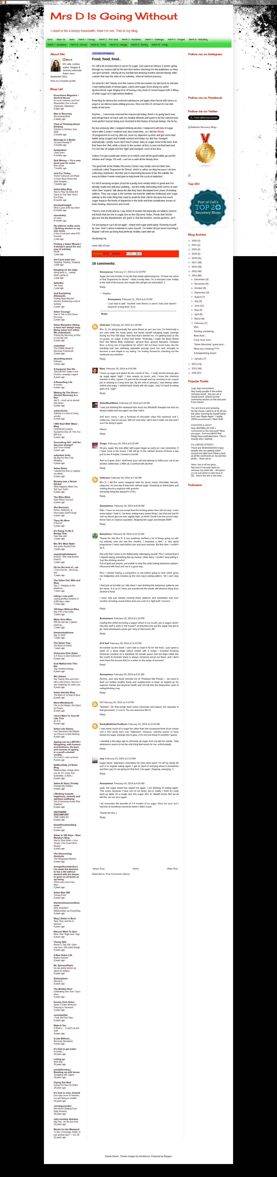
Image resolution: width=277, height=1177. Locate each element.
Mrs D (69, 59)
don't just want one (64, 259)
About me (61, 39)
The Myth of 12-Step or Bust (67, 695)
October (198, 288)
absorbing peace (63, 358)
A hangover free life (64, 369)
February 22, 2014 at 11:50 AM (144, 724)
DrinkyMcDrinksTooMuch (113, 724)
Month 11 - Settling (139, 45)
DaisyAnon (106, 534)
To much (58, 827)
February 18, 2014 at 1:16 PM (129, 618)
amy (102, 758)
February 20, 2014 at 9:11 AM (129, 674)
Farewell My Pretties (63, 786)
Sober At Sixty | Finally (66, 783)
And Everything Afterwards (62, 294)
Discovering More (62, 116)
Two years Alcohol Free (64, 546)
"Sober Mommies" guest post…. (210, 344)
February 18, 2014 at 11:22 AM (128, 534)
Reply (102, 287)
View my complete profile (63, 81)
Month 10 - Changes (118, 45)
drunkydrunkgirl (62, 205)
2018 (194, 258)
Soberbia (58, 283)
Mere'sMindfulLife (63, 702)
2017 (194, 262)
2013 (194, 364)
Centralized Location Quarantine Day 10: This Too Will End (67, 432)
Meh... (197, 327)
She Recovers (61, 507)
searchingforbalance (65, 554)
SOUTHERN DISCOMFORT (61, 813)
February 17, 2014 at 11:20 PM (130, 272)
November (200, 283)
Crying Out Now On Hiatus (66, 1085)
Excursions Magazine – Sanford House (66, 96)
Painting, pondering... (204, 331)
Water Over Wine (63, 619)
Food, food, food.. (203, 340)
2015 (194, 271)
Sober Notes (60, 468)
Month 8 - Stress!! (79, 45)
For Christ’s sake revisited (66, 757)
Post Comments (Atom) (118, 874)
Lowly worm (59, 152)
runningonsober (62, 1106)
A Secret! (58, 523)
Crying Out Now (62, 1082)
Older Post (172, 868)
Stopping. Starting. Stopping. (67, 262)
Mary (102, 368)
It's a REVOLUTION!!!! (202, 444)
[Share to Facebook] (137, 253)
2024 (194, 240)
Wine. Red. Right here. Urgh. (67, 934)
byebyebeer (60, 150)
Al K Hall (104, 643)
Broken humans (61, 958)
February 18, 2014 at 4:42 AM (121, 368)
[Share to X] (134, 253)
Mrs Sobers (60, 676)
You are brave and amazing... (206, 408)
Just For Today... (63, 173)
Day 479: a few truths (64, 612)
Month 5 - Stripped (176, 39)
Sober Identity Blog (64, 692)
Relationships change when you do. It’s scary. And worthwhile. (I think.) (66, 773)
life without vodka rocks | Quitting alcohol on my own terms (67, 228)
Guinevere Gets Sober (66, 653)
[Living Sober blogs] (205, 167)
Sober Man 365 (62, 892)
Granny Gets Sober (64, 1002)
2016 (194, 266)
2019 (194, 253)
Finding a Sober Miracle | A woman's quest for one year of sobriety (67, 246)
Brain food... (200, 335)
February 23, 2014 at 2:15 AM (120, 758)
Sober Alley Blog (63, 189)
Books (71, 39)
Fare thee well (60, 536)
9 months (58, 385)
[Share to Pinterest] (140, 253)
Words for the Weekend (66, 1129)
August (198, 297)
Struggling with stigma (64, 1075)
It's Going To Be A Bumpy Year (63, 532)
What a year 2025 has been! (67, 208)
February (58, 361)
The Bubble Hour (63, 989)
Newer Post (99, 868)
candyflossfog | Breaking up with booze (67, 1070)
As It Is (57, 721)
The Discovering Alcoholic (63, 854)
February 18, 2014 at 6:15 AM (134, 403)
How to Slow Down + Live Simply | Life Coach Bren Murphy (65, 843)
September (200, 292)
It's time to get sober (65, 1049)
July (196, 301)
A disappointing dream (205, 353)
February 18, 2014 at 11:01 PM (126, 643)
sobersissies (61, 410)
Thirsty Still (60, 942)
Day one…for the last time (66, 1121)
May (196, 310)
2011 (194, 373)
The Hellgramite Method (65, 859)
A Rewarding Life (63, 382)
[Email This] (128, 253)
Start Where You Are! (63, 500)
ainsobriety (60, 215)
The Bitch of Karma (63, 645)
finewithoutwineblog (65, 825)
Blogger (168, 1156)
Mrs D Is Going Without (114, 16)
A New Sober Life (63, 955)
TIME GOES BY (61, 817)
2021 (194, 245)
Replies (107, 293)
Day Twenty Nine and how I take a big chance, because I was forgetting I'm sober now (67, 682)
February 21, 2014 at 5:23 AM (137, 299)
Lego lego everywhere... (203, 388)
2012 (194, 368)
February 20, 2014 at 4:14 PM (118, 702)
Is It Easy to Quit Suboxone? (67, 656)
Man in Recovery (63, 113)
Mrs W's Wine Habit (64, 543)
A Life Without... (62, 1038)
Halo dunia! (59, 165)
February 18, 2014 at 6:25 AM (123, 443)
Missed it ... (59, 981)
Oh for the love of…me (66, 567)
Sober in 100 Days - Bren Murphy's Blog (67, 836)
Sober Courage (62, 311)
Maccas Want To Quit (65, 931)
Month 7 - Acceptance (57, 45)
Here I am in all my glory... (204, 464)
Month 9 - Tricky (98, 45)
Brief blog (58, 1062)
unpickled (59, 345)
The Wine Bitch (62, 497)
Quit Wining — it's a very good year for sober (67, 161)
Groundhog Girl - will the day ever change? (67, 443)
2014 (194, 275)
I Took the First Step (63, 1017)
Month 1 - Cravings (87, 39)
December (200, 279)
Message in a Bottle (64, 139)
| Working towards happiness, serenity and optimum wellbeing (67, 796)
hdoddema (144, 1156)
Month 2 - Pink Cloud (108, 39)
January (198, 358)
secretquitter (61, 1015)
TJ (101, 702)
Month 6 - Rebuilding (198, 39)
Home (49, 39)
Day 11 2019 (59, 635)
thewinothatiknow (63, 632)
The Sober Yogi (62, 643)
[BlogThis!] (131, 253)
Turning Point (60, 895)
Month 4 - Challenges (154, 39)
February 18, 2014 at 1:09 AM (126, 325)
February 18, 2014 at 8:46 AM (129, 505)
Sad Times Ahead (62, 447)
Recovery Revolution (63, 1041)
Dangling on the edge (65, 269)
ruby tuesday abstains (66, 1119)
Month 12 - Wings (160, 45)
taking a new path (63, 596)
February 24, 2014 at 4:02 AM (129, 783)
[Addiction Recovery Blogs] (202, 127)
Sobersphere (61, 978)
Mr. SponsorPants (63, 965)
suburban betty (62, 455)
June (197, 305)
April (197, 314)
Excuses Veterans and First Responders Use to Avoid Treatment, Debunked (67, 103)
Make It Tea (60, 1025)
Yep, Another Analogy (64, 669)
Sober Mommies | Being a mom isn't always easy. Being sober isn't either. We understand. (67, 329)
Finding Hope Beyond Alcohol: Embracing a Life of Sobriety (67, 301)
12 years (58, 218)
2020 (194, 249)
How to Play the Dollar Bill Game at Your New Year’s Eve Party (66, 195)
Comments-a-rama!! (201, 425)
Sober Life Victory (63, 728)
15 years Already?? (62, 142)
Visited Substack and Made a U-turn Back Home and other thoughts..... (66, 179)
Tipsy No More (62, 520)
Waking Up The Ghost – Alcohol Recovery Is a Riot (67, 395)
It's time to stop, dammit (67, 1093)
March (197, 318)
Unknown (105, 325)
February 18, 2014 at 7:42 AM (126, 477)
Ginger (103, 443)
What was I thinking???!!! (206, 348)
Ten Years (58, 285)
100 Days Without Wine (66, 609)
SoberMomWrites (109, 403)
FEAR (56, 252)
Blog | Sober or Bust (65, 918)
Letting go (59, 1059)
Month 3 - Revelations (131, 39)
